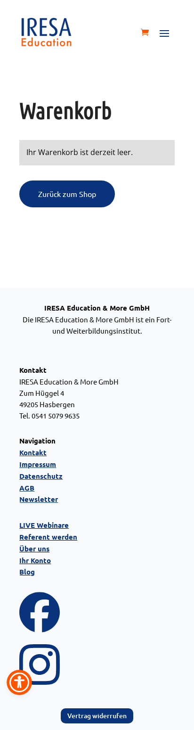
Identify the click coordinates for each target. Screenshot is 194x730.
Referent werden (48, 536)
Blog (27, 571)
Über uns (34, 548)
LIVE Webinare (44, 525)
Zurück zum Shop (67, 193)
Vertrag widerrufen (97, 715)
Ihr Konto (35, 560)
